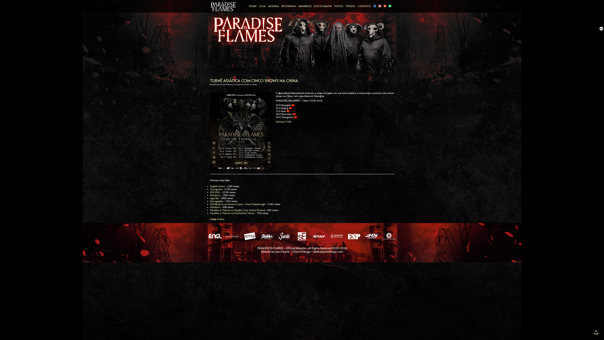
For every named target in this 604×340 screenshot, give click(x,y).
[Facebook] (374, 6)
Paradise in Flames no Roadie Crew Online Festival (237, 210)
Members (215, 207)
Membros (305, 6)
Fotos (339, 6)
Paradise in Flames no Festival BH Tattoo (232, 213)
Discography (216, 201)
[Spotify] (389, 6)
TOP (595, 333)
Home (253, 6)
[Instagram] (379, 6)
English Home (217, 186)
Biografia (289, 6)
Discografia (323, 6)
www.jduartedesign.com (328, 251)
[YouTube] (384, 6)
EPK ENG (215, 192)
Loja (262, 6)
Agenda (273, 6)
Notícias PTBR (283, 121)
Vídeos (350, 6)
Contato (364, 6)
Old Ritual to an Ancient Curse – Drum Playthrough (237, 204)
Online (217, 219)
